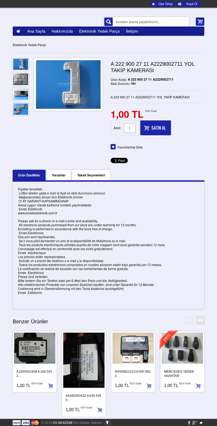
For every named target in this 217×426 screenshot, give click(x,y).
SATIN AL (158, 128)
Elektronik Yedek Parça (29, 44)
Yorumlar (59, 175)
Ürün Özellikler (29, 175)
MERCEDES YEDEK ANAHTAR (179, 374)
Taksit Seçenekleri (91, 175)
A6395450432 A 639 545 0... (83, 398)
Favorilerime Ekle (130, 147)
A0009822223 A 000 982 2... (133, 374)
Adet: (117, 127)
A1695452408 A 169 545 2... (34, 374)
